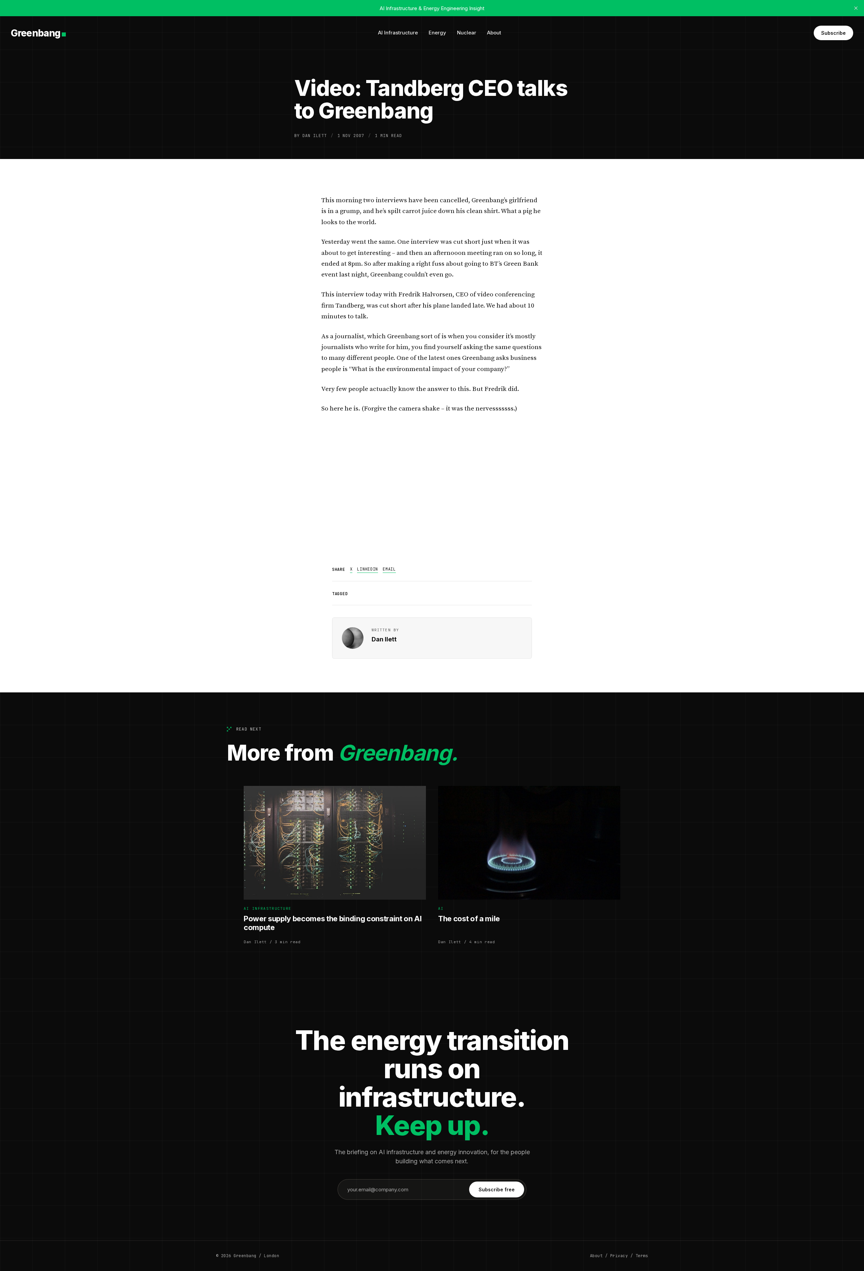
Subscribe (833, 33)
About (494, 32)
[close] (855, 8)
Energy (437, 32)
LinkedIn (367, 569)
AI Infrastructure (398, 32)
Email (389, 569)
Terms (642, 1256)
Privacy (619, 1256)
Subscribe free (497, 1189)
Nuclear (466, 32)
